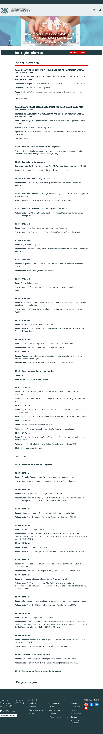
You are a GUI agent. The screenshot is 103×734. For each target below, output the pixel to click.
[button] (94, 10)
